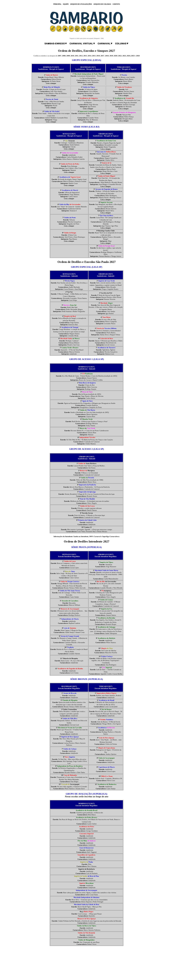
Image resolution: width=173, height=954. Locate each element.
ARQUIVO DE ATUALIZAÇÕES (81, 4)
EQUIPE (66, 4)
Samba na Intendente (80, 536)
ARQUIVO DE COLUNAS (102, 4)
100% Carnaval (95, 536)
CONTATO (116, 4)
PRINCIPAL (57, 4)
